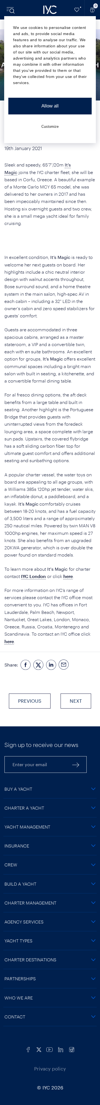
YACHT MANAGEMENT (27, 826)
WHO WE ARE (18, 997)
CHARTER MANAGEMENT (30, 902)
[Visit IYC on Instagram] (71, 1049)
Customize (50, 126)
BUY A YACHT (18, 789)
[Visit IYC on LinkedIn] (60, 1049)
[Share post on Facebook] (25, 665)
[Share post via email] (64, 665)
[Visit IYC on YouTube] (49, 1049)
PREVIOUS (29, 701)
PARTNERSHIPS (20, 978)
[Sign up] (76, 764)
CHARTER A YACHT (24, 807)
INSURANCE (16, 845)
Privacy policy (50, 1068)
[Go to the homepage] (50, 9)
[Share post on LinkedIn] (51, 665)
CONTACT (14, 1016)
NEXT (76, 701)
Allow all (50, 106)
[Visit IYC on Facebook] (28, 1049)
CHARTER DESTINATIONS (30, 959)
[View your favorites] (77, 9)
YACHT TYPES (18, 940)
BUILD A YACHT (20, 883)
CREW (10, 864)
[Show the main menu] (11, 9)
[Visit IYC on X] (39, 1049)
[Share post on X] (38, 665)
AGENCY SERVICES (24, 921)
